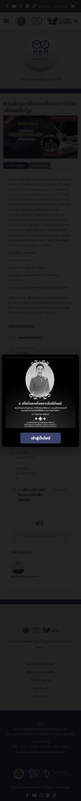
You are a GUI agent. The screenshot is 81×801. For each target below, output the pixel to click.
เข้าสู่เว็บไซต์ (40, 438)
